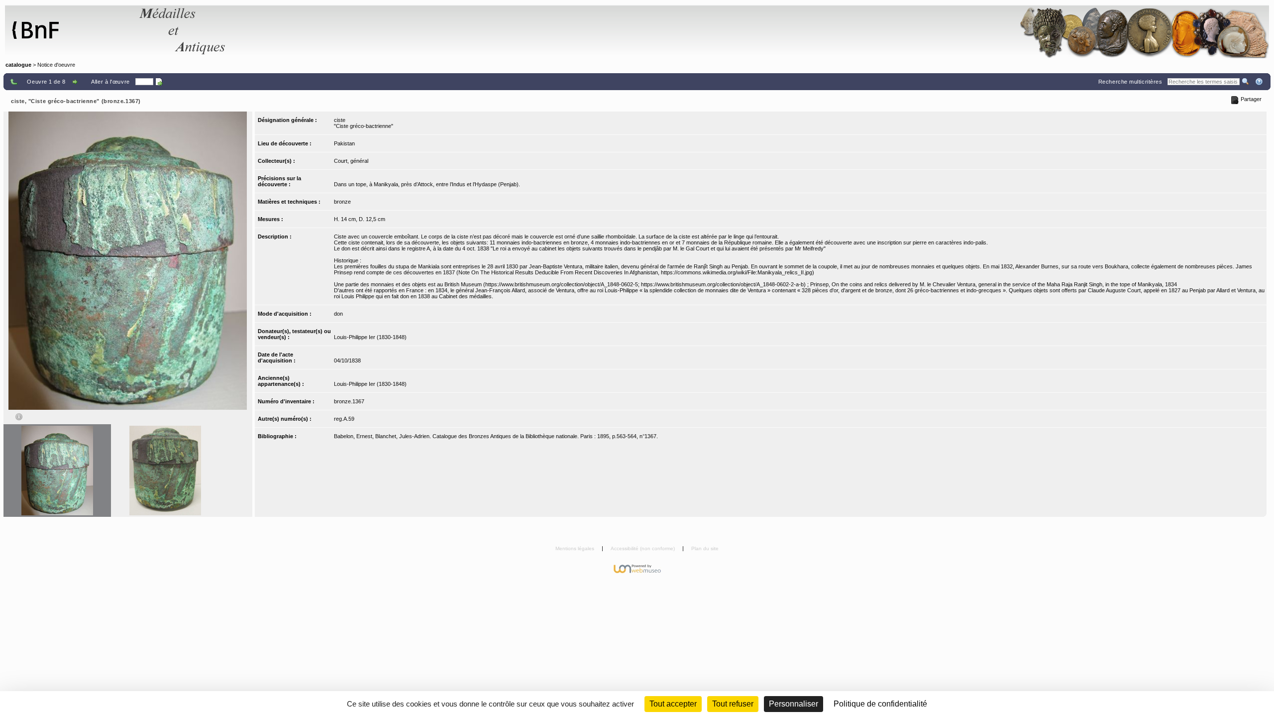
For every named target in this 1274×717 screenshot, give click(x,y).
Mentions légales (575, 548)
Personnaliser (793, 704)
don (338, 314)
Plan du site (705, 548)
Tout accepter (673, 704)
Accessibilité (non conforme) (643, 548)
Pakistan (344, 143)
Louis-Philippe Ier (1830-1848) (370, 337)
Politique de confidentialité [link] (880, 704)
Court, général (351, 161)
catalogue (18, 65)
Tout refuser (732, 704)
